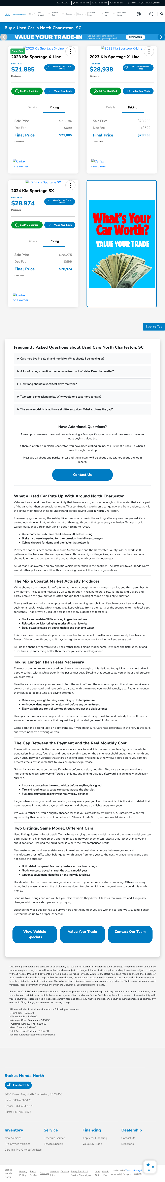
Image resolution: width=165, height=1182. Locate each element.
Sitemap (44, 1173)
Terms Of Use (33, 1173)
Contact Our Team (130, 931)
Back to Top (153, 326)
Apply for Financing (94, 1138)
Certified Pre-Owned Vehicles (23, 1150)
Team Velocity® (133, 1170)
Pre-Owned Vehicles (17, 1144)
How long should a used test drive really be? (48, 384)
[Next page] (161, 37)
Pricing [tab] (54, 107)
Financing (91, 1130)
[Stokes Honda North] (15, 14)
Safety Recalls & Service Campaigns (81, 1173)
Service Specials (54, 1144)
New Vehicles (13, 1138)
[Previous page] (3, 37)
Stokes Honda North (8, 1173)
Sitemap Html (54, 1173)
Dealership (131, 1130)
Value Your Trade (63, 91)
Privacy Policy (23, 1173)
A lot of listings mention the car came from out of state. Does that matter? (67, 371)
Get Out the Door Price (62, 67)
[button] (27, 91)
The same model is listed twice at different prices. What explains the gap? (66, 409)
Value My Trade (92, 1144)
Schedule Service (54, 1138)
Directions (127, 1144)
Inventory (14, 1130)
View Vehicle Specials (34, 934)
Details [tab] (32, 107)
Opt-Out (97, 1173)
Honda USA (105, 1173)
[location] (128, 3)
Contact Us (82, 474)
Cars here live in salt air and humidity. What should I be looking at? (62, 359)
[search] (161, 14)
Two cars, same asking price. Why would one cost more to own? (60, 397)
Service (51, 1130)
